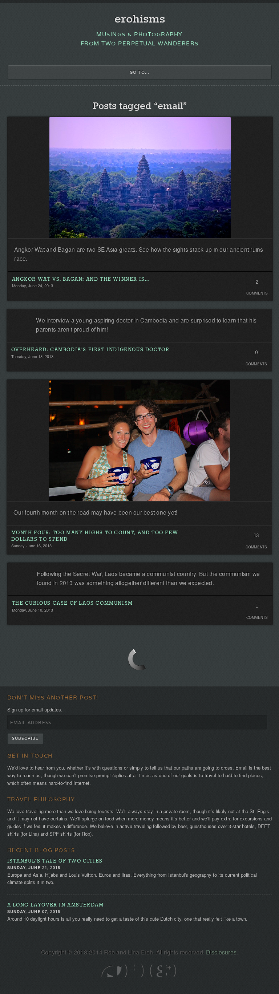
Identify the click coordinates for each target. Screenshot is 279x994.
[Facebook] (123, 971)
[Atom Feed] (172, 971)
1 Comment (257, 608)
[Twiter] (107, 971)
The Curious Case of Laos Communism (72, 603)
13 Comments (256, 537)
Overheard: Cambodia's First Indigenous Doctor (90, 350)
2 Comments (257, 284)
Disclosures (221, 952)
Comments (257, 293)
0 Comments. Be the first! (256, 354)
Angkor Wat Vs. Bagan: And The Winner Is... (81, 279)
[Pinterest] (156, 971)
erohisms (139, 19)
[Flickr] (140, 971)
